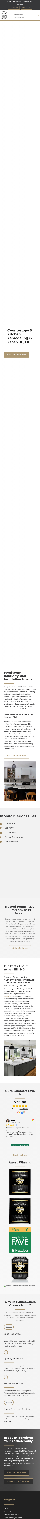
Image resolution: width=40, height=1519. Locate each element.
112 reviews (24, 1109)
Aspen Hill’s (8, 996)
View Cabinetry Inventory (13, 1518)
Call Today (26, 8)
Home (6, 1508)
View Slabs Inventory (11, 1514)
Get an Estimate (20, 948)
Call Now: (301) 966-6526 (18, 1481)
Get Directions (20, 1155)
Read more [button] (9, 1137)
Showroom (14, 8)
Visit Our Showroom (16, 355)
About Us (7, 1511)
